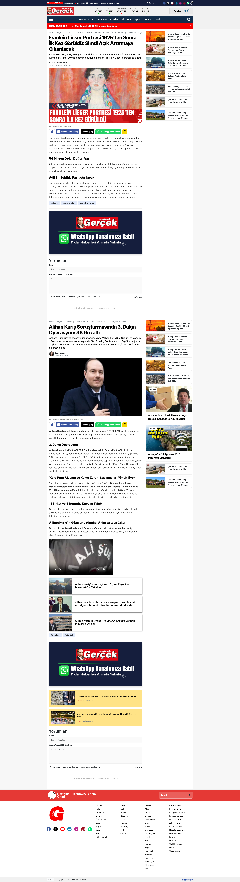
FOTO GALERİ (94, 3)
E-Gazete (150, 3)
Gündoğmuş (150, 833)
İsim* (51, 265)
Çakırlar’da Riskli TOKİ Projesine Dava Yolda (177, 100)
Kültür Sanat (70, 32)
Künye (172, 837)
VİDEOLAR (81, 3)
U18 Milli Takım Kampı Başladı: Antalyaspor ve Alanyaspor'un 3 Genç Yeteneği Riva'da (130, 26)
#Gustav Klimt (69, 203)
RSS (51, 879)
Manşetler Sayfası (177, 812)
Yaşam (99, 826)
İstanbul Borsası (176, 816)
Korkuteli (149, 854)
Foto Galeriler (175, 809)
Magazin (124, 823)
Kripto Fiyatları (176, 826)
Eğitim (123, 809)
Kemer (148, 844)
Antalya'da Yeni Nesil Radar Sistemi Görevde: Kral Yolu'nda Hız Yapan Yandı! (178, 63)
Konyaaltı (149, 851)
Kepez (147, 847)
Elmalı (147, 823)
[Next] (191, 26)
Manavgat (149, 861)
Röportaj (124, 816)
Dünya (123, 819)
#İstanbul (69, 635)
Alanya (148, 812)
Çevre (123, 833)
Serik (147, 868)
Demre (148, 816)
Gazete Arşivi (175, 851)
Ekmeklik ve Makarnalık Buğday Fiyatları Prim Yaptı (178, 76)
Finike (147, 826)
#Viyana (54, 203)
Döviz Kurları (175, 819)
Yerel (98, 830)
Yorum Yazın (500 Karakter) (61, 274)
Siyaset (99, 816)
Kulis (98, 809)
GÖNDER (138, 297)
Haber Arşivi (174, 847)
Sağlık (123, 805)
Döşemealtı (150, 819)
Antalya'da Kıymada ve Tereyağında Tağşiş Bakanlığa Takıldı (177, 50)
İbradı (147, 837)
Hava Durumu (175, 833)
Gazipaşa (149, 830)
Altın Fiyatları (175, 823)
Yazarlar (158, 3)
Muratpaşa (149, 865)
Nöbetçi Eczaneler (177, 830)
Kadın (98, 833)
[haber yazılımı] (187, 879)
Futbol (123, 830)
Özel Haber (101, 819)
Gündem (68, 321)
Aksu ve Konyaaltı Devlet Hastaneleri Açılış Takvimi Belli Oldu (179, 89)
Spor (98, 823)
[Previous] (72, 26)
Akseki (148, 805)
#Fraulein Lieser (87, 203)
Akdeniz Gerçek (55, 32)
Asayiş (123, 812)
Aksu (147, 809)
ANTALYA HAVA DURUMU (110, 3)
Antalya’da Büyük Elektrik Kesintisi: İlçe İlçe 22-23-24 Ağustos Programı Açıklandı (179, 37)
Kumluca (149, 858)
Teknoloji (124, 826)
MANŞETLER (68, 3)
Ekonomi (100, 812)
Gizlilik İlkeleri (175, 844)
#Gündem (55, 635)
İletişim (172, 840)
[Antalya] (169, 398)
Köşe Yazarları (175, 805)
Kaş (146, 840)
